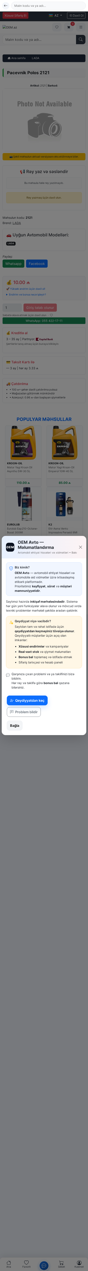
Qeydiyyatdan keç (29, 700)
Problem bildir (26, 712)
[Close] (81, 547)
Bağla (14, 725)
